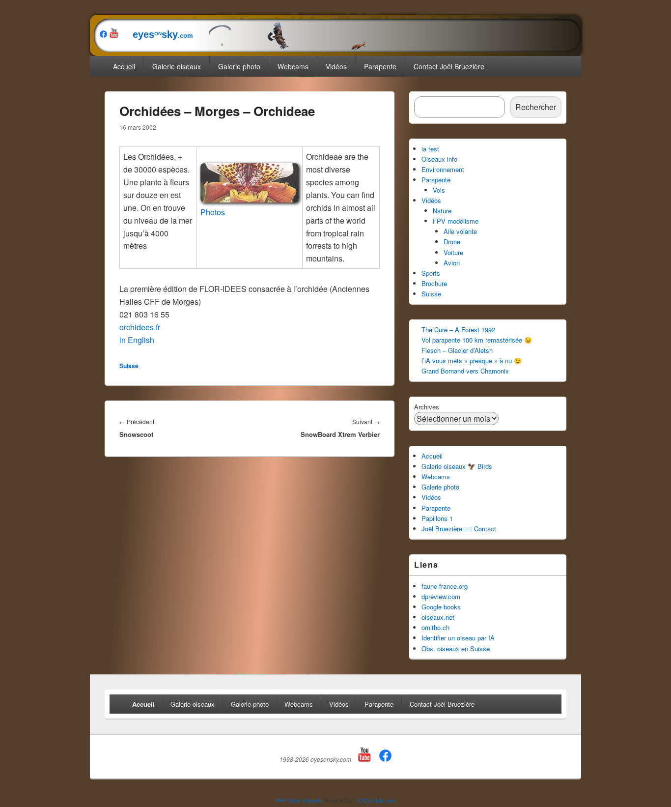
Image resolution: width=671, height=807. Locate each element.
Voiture (453, 252)
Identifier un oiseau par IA (458, 637)
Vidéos (336, 66)
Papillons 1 (437, 518)
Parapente (380, 66)
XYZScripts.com (376, 800)
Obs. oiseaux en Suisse (455, 648)
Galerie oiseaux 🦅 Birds (456, 466)
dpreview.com (440, 596)
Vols (439, 190)
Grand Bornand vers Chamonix (465, 370)
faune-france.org (444, 586)
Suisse (129, 365)
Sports (430, 273)
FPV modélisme (455, 221)
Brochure (434, 283)
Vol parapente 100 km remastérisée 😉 (476, 340)
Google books (441, 606)
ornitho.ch (435, 627)
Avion (452, 262)
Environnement (442, 169)
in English (136, 340)
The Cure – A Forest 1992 (458, 329)
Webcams (293, 66)
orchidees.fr (139, 327)
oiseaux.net (437, 617)
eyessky (157, 34)
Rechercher (535, 107)
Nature (442, 210)
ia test (430, 148)
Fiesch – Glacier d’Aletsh (457, 350)
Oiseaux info (439, 159)
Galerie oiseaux (176, 66)
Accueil (124, 66)
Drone (452, 241)
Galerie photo (239, 66)
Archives (426, 406)
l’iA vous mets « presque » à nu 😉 (471, 360)
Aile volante (460, 231)
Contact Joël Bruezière (449, 66)
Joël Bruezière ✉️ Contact (458, 528)
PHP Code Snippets (298, 800)
